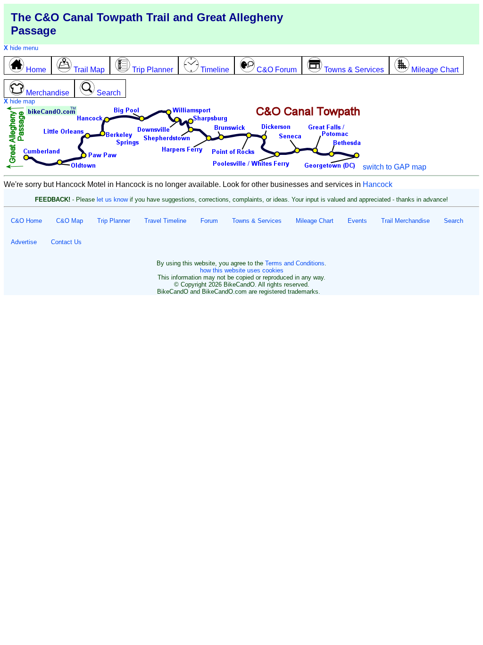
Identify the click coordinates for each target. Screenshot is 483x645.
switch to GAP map (394, 167)
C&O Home (26, 220)
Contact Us (66, 242)
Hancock (377, 184)
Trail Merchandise (405, 220)
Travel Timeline (165, 220)
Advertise (24, 242)
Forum (209, 220)
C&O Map (69, 220)
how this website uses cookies (241, 270)
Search (453, 220)
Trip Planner (113, 220)
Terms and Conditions (295, 263)
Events (357, 220)
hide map (19, 101)
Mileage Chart (314, 220)
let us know (112, 199)
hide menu (21, 47)
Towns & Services (257, 220)
